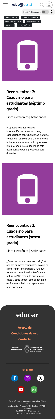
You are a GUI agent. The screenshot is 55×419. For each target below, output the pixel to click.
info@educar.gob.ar (35, 413)
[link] (49, 5)
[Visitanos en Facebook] (14, 378)
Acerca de (25, 327)
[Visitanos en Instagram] (27, 378)
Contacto (24, 339)
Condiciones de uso (24, 333)
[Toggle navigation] (3, 1)
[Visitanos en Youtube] (21, 390)
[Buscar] (42, 5)
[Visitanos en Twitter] (40, 378)
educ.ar (12, 401)
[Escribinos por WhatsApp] (34, 390)
